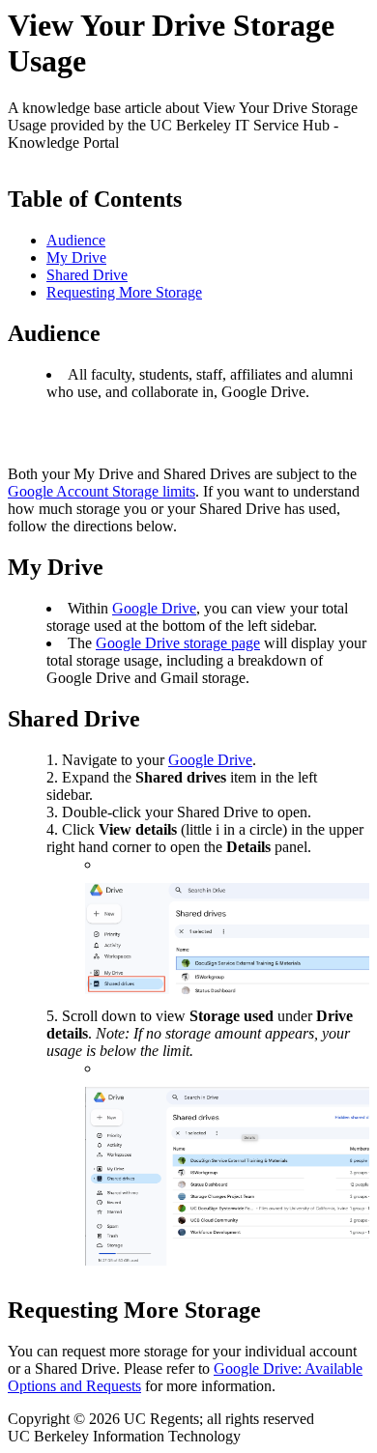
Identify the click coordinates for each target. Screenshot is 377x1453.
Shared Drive (87, 275)
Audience (75, 240)
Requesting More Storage (124, 292)
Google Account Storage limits (101, 491)
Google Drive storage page (178, 643)
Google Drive (154, 608)
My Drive (76, 257)
